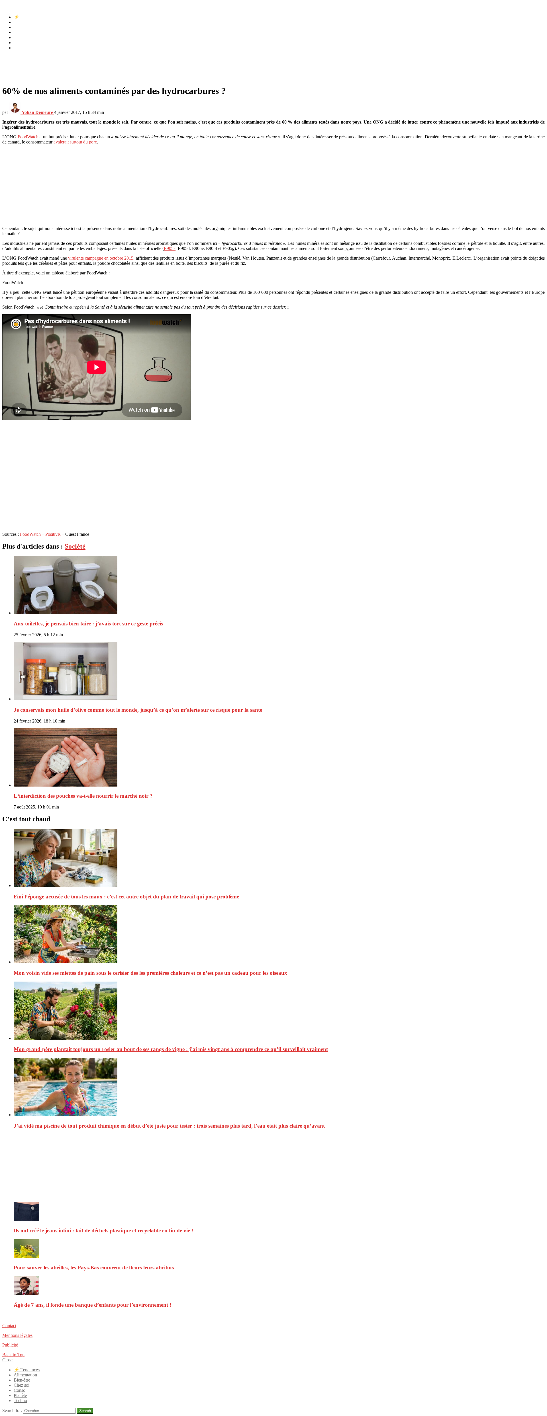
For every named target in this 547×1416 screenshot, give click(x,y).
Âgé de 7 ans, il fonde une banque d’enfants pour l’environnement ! (92, 1305)
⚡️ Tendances (27, 17)
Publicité (10, 1345)
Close (7, 1359)
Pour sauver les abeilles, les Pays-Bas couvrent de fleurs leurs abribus (94, 1268)
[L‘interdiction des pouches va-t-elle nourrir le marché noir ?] (279, 758)
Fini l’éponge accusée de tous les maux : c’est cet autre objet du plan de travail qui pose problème (126, 897)
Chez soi (21, 32)
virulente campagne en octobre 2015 (101, 258)
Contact (9, 1325)
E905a (169, 248)
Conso (19, 37)
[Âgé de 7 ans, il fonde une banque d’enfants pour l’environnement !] (279, 1286)
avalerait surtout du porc (75, 141)
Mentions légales (17, 1335)
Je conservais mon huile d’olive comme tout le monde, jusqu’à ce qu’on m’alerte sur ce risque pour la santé (138, 710)
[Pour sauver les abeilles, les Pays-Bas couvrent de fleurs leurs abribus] (279, 1249)
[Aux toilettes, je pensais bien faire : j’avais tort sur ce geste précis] (279, 585)
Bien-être (22, 27)
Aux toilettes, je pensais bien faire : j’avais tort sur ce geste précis (88, 624)
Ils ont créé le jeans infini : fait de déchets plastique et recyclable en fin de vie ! (103, 1231)
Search (85, 1411)
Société (75, 546)
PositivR (53, 534)
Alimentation (25, 22)
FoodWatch (28, 136)
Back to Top (13, 1354)
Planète (20, 42)
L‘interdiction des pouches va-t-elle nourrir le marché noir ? (83, 796)
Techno (20, 47)
